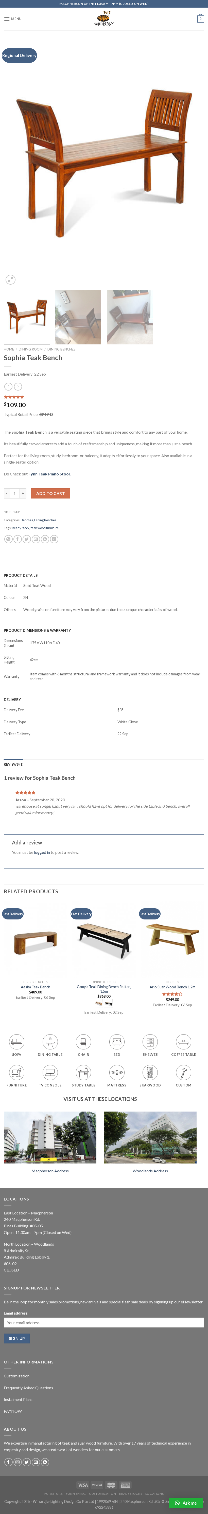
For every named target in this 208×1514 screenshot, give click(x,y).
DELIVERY (12, 699)
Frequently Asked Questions (28, 1387)
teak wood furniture (45, 528)
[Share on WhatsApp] (8, 539)
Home (9, 349)
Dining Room (31, 349)
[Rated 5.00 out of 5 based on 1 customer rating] (104, 397)
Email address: (16, 1313)
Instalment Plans (18, 1399)
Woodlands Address (150, 1170)
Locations (154, 1493)
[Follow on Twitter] (27, 1462)
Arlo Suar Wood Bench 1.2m (172, 987)
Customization (16, 1375)
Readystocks (130, 1493)
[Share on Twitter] (27, 539)
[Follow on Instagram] (17, 1462)
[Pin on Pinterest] (45, 539)
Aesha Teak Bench (35, 987)
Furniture (53, 1493)
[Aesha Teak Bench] (35, 939)
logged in (42, 852)
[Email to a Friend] (36, 539)
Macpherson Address (50, 1170)
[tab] (13, 764)
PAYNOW (13, 1411)
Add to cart (50, 493)
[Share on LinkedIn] (54, 539)
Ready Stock (20, 528)
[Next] (193, 163)
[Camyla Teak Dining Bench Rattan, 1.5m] (104, 939)
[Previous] (14, 163)
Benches (27, 520)
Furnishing (76, 1493)
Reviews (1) (13, 764)
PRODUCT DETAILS (21, 575)
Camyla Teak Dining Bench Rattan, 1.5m (104, 989)
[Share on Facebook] (17, 539)
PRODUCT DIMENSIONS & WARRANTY (37, 630)
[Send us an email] (36, 1462)
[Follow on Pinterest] (45, 1462)
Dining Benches (61, 349)
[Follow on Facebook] (8, 1462)
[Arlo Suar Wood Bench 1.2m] (172, 939)
